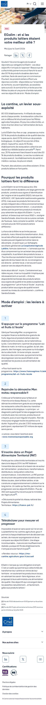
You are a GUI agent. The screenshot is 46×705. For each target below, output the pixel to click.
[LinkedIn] (16, 55)
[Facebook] (29, 55)
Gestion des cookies (10, 693)
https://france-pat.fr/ (22, 505)
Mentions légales (8, 682)
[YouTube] (40, 659)
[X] (23, 659)
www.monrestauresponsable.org (17, 436)
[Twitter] (22, 55)
